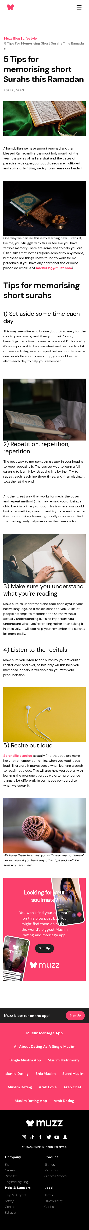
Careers (10, 1170)
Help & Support (15, 1195)
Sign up (49, 1164)
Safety (9, 1201)
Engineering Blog (16, 1182)
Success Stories (55, 1176)
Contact (11, 1207)
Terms (48, 1195)
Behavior (11, 1212)
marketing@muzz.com (54, 268)
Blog (8, 1164)
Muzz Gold (51, 1170)
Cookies (49, 1207)
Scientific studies (17, 755)
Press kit (11, 1176)
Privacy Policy (53, 1201)
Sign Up (44, 948)
